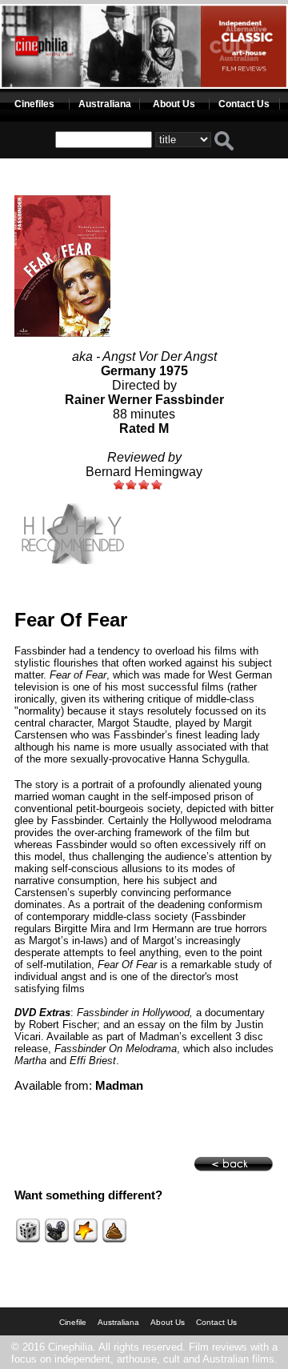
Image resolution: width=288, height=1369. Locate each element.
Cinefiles (34, 104)
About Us (174, 104)
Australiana (104, 104)
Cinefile (72, 1322)
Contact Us (244, 104)
